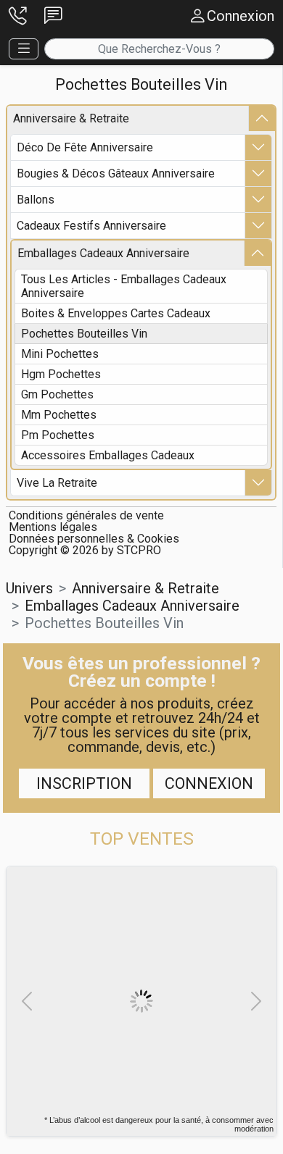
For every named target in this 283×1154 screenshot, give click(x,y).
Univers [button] (29, 588)
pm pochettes (57, 435)
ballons (35, 199)
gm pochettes (57, 394)
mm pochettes (59, 415)
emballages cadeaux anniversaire (103, 253)
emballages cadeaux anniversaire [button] (132, 605)
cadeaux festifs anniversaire (91, 226)
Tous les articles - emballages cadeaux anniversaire (123, 286)
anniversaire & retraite (71, 118)
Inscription (84, 783)
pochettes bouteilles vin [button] (104, 623)
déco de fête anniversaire (85, 147)
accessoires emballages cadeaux (107, 455)
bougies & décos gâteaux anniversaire (116, 173)
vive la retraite (57, 483)
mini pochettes (60, 354)
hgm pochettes (61, 374)
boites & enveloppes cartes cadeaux (115, 313)
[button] (18, 16)
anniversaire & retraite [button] (145, 588)
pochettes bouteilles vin (84, 333)
